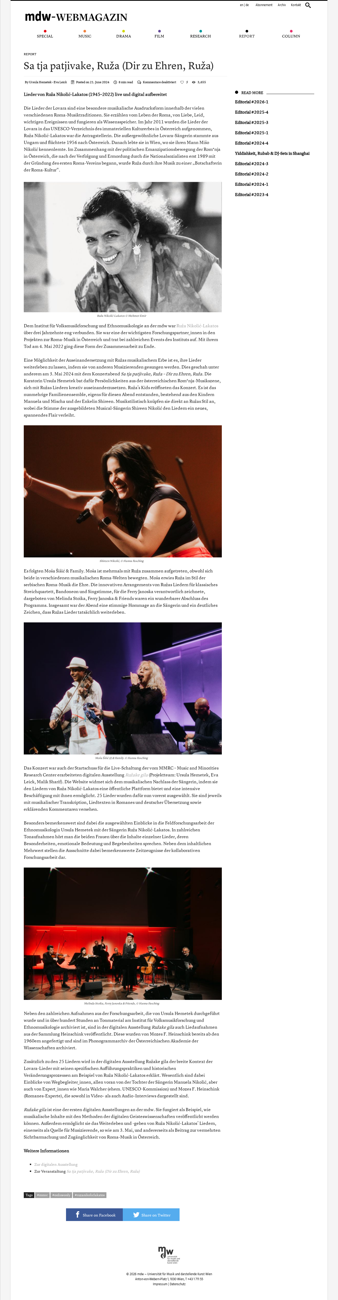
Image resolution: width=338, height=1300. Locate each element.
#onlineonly (61, 1194)
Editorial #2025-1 (252, 133)
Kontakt (296, 5)
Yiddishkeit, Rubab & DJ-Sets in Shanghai (272, 153)
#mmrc (42, 1194)
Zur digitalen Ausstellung (56, 1164)
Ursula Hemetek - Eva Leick (48, 82)
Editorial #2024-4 (252, 143)
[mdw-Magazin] (76, 9)
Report (30, 54)
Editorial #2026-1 (252, 102)
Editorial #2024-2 (252, 174)
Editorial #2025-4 (252, 112)
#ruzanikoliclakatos (90, 1194)
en (241, 5)
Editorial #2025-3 (252, 122)
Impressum (160, 1284)
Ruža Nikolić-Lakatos (197, 326)
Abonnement (264, 5)
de (247, 5)
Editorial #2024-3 (252, 163)
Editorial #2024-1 (252, 184)
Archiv (282, 5)
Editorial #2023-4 (252, 194)
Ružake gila (136, 775)
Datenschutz (177, 1284)
